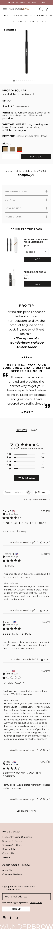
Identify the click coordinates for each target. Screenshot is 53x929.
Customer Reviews (12, 874)
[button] (14, 81)
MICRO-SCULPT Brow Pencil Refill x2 (36, 240)
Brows (15, 22)
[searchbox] (14, 492)
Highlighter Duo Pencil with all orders (26, 2)
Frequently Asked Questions (17, 837)
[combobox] (37, 499)
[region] (26, 454)
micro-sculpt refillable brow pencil (33, 22)
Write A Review (26, 478)
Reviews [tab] (21, 429)
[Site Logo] (19, 9)
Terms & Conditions (12, 845)
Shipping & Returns (12, 841)
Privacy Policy (9, 849)
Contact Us (8, 853)
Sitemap (6, 857)
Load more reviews (26, 811)
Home (7, 22)
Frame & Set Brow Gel (35, 273)
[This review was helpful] (41, 542)
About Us (7, 870)
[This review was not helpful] (47, 542)
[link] (4, 918)
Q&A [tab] (34, 429)
